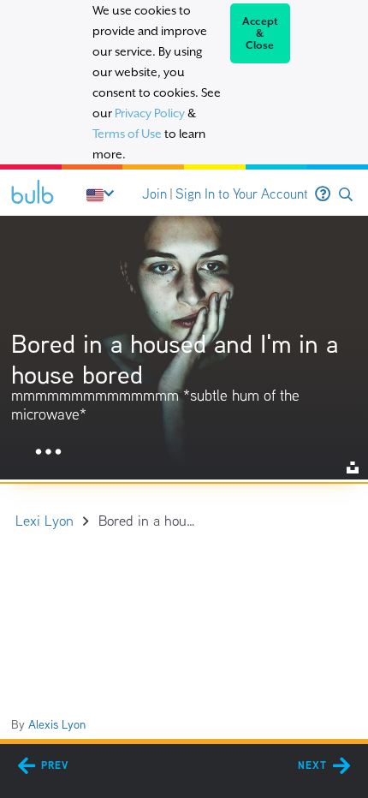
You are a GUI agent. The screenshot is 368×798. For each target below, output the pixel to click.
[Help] (322, 194)
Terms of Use (127, 133)
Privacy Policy (150, 113)
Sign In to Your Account (241, 194)
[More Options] (48, 452)
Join (154, 194)
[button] (346, 194)
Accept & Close (260, 33)
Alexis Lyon (57, 724)
